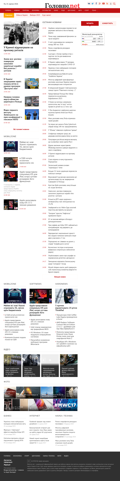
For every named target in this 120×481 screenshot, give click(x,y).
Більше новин (60, 277)
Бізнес (56, 10)
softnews (35, 284)
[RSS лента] (107, 3)
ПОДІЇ (63, 10)
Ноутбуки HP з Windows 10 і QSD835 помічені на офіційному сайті (66, 344)
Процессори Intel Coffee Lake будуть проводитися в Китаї (66, 317)
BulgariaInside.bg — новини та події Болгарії (14, 471)
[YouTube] (100, 3)
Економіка (35, 10)
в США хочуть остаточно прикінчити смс (14, 316)
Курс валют (46, 15)
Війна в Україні (22, 15)
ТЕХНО (94, 10)
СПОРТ (87, 10)
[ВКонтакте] (89, 3)
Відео (7, 349)
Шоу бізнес (71, 10)
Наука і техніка (64, 416)
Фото (7, 382)
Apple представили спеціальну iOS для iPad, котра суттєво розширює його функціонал (15, 323)
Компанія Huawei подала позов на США (15, 338)
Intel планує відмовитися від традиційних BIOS (41, 328)
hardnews (61, 284)
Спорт (26, 456)
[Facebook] (96, 3)
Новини (17, 10)
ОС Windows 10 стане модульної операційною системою (41, 334)
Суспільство (46, 10)
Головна (8, 10)
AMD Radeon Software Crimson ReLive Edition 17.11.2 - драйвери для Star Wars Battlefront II (65, 325)
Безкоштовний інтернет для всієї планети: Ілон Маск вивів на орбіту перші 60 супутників (41, 430)
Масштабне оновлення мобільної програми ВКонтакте (40, 342)
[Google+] (103, 3)
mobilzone (10, 136)
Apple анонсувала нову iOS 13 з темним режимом (14, 332)
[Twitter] (92, 3)
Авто (80, 10)
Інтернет (35, 416)
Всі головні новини (21, 129)
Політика (25, 10)
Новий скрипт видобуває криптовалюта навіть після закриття (39, 440)
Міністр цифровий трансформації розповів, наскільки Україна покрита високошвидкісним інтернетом (65, 432)
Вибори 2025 (35, 15)
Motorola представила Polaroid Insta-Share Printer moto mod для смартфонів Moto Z (65, 335)
